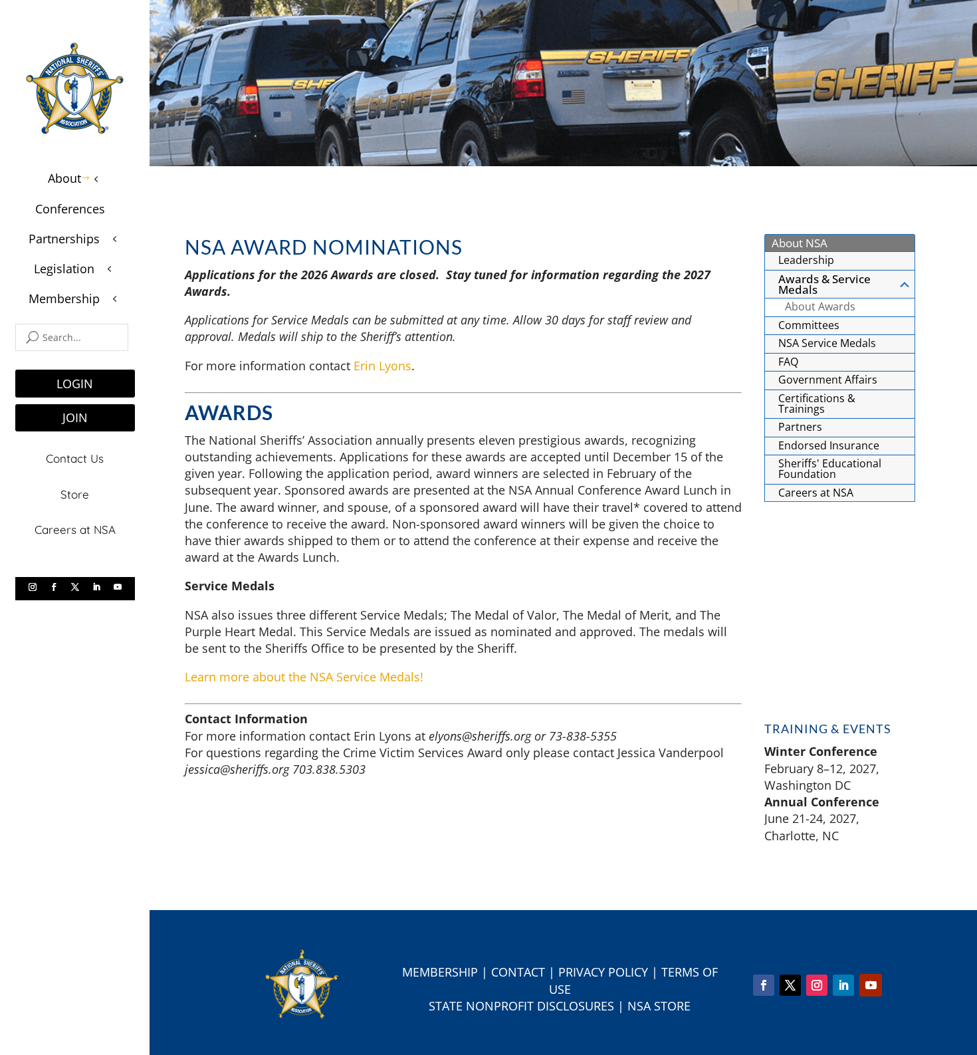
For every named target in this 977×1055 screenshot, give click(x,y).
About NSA (799, 243)
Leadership (806, 260)
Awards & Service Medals (824, 284)
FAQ (788, 361)
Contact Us (75, 458)
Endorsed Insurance (828, 445)
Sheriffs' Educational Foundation (829, 468)
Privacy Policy (603, 972)
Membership (440, 972)
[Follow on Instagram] (33, 587)
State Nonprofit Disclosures (521, 1006)
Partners (800, 426)
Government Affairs (827, 379)
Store (74, 494)
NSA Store (659, 1006)
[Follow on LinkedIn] (96, 587)
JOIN (75, 417)
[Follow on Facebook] (54, 587)
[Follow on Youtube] (118, 587)
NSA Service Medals (827, 343)
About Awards (820, 306)
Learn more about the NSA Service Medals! (304, 677)
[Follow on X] (75, 587)
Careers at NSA (75, 529)
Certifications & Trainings (816, 403)
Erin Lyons (382, 366)
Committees (808, 325)
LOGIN (74, 384)
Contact (518, 972)
